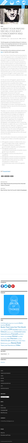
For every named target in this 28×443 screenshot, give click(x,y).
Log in (2, 405)
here (2, 52)
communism (24, 329)
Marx (8, 338)
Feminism (8, 334)
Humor (15, 336)
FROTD (22, 334)
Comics (20, 329)
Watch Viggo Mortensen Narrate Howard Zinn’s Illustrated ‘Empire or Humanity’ (13, 183)
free (19, 334)
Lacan (19, 336)
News (2, 26)
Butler (2, 329)
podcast (16, 340)
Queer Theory (22, 340)
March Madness (4, 338)
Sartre (9, 343)
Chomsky (15, 329)
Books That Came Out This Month (13, 327)
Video (18, 345)
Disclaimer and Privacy (5, 435)
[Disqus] (14, 214)
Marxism (13, 338)
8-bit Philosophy (4, 323)
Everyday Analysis (5, 388)
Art (18, 323)
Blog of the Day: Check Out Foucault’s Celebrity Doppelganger (14, 189)
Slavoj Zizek (16, 343)
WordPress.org (4, 412)
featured (3, 334)
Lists (21, 336)
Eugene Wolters (15, 38)
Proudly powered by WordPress (6, 441)
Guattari (3, 336)
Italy (12, 176)
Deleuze (3, 332)
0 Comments (23, 38)
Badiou (21, 323)
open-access (11, 340)
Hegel (6, 336)
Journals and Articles (6, 383)
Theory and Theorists (7, 345)
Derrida (8, 331)
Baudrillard (3, 325)
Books (8, 325)
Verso (14, 345)
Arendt (15, 323)
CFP (2, 176)
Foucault (7, 176)
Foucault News (6, 171)
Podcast (3, 292)
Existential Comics (20, 332)
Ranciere (6, 343)
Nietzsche (4, 340)
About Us (3, 432)
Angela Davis (11, 323)
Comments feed (4, 410)
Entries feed (3, 407)
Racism (2, 343)
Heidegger (9, 336)
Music (18, 338)
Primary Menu (26, 7)
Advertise (3, 362)
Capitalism (5, 329)
